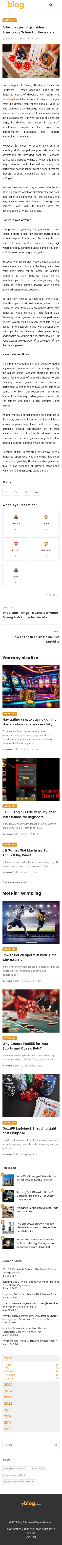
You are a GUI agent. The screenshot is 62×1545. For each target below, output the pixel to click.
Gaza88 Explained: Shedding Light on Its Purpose (29, 1131)
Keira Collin (12, 749)
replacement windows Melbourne (19, 1482)
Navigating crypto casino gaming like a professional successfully (29, 722)
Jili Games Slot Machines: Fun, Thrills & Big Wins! (26, 853)
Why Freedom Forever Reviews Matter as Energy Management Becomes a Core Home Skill (36, 1243)
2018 (8, 1429)
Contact (31, 1537)
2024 (8, 1391)
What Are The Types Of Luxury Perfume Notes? (29, 1341)
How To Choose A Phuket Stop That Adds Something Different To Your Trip (26, 1330)
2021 (7, 1410)
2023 (8, 1397)
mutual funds (38, 1469)
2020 (8, 1416)
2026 (8, 1358)
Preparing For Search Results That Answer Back (37, 1209)
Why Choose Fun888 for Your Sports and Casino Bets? (25, 1046)
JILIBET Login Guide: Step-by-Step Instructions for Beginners (29, 814)
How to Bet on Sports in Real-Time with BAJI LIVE (29, 957)
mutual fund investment (15, 1469)
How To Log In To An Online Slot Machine (36, 639)
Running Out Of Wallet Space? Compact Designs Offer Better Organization (36, 1195)
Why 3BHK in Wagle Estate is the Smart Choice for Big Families (36, 1178)
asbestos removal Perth (15, 1475)
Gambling (9, 20)
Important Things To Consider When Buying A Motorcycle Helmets (30, 615)
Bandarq (7, 99)
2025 (8, 1384)
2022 (8, 1403)
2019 (8, 1422)
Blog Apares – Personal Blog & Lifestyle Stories (31, 1531)
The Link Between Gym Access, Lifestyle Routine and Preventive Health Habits (36, 1227)
